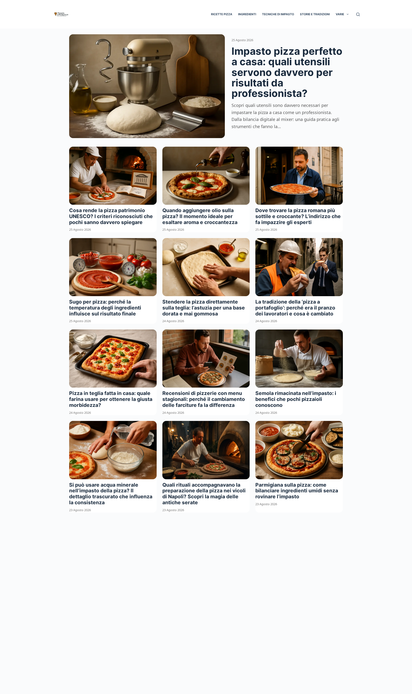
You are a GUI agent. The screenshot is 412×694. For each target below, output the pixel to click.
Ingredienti (247, 14)
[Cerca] (358, 14)
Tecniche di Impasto (278, 14)
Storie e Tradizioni (315, 14)
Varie (340, 14)
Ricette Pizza (221, 14)
